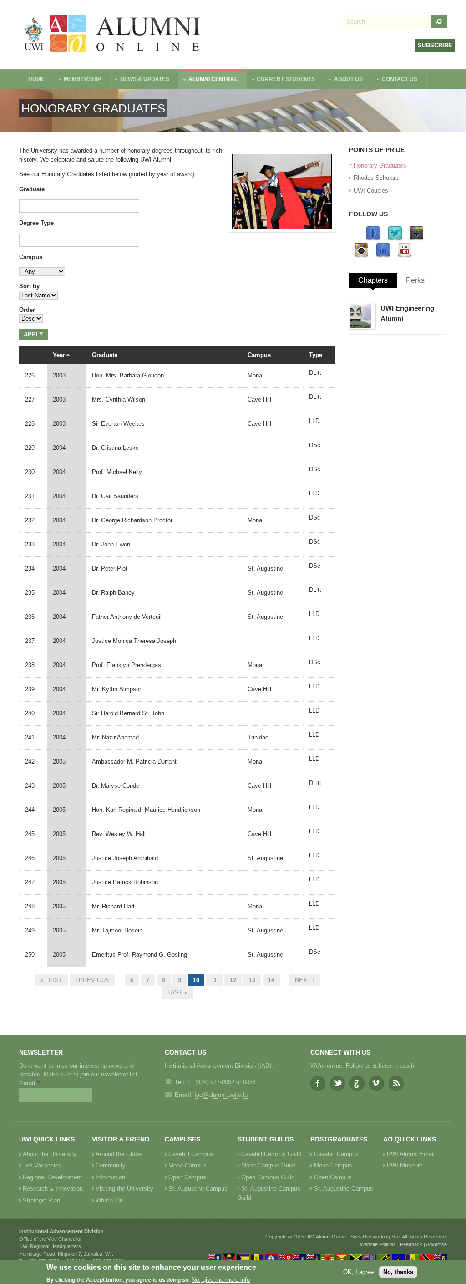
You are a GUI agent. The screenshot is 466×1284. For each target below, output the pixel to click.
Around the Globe (119, 1154)
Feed (396, 1083)
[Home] (113, 34)
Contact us (395, 80)
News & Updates (140, 80)
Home (36, 79)
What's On (109, 1200)
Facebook (317, 1083)
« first (51, 980)
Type (315, 355)
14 (271, 980)
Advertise (436, 1244)
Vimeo (376, 1083)
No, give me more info (221, 1279)
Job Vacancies (42, 1165)
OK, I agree (358, 1272)
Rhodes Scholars (376, 177)
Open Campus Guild (267, 1177)
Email (29, 1083)
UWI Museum (405, 1165)
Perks (415, 280)
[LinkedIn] (383, 255)
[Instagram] (361, 255)
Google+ (357, 1083)
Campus (30, 257)
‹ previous (92, 980)
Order (27, 309)
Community (111, 1165)
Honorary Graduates (380, 165)
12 (233, 980)
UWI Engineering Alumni (407, 313)
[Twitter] (395, 238)
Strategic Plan (41, 1200)
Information (110, 1177)
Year (59, 355)
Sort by (29, 286)
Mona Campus (187, 1165)
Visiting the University (124, 1188)
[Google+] (416, 238)
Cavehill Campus (190, 1154)
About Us (344, 80)
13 (252, 980)
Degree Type (36, 222)
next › (304, 980)
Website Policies (378, 1244)
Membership (78, 80)
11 (214, 980)
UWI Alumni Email (411, 1154)
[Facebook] (373, 238)
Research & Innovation (53, 1188)
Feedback (411, 1244)
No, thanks (398, 1272)
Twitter (337, 1083)
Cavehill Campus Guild (271, 1154)
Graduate (32, 189)
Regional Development (52, 1177)
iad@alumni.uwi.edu (221, 1094)
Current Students (281, 80)
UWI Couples (371, 190)
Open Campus (187, 1177)
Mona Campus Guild (268, 1165)
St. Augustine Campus (198, 1188)
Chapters (373, 280)
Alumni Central (208, 80)
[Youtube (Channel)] (404, 255)
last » (177, 992)
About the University (49, 1154)
